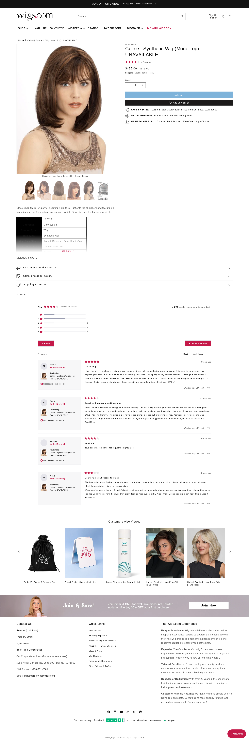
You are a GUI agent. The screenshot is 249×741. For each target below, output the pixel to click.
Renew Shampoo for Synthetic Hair (122, 582)
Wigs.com (115, 738)
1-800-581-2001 (39, 669)
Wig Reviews (95, 656)
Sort (185, 354)
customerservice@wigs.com (39, 676)
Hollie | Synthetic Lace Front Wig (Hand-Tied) (203, 583)
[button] (230, 16)
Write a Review (201, 344)
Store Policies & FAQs (100, 666)
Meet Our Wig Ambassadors (103, 640)
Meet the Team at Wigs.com (103, 646)
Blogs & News (95, 651)
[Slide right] (106, 111)
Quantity (129, 80)
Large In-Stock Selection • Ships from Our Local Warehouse (174, 109)
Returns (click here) (27, 630)
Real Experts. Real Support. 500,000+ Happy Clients (170, 121)
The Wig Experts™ (98, 635)
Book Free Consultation (29, 650)
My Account (22, 643)
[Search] (182, 16)
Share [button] (23, 294)
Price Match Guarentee (100, 661)
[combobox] (182, 16)
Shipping (129, 73)
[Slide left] (19, 190)
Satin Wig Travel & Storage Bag (39, 582)
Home (21, 40)
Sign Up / (213, 16)
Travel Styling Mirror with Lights (80, 582)
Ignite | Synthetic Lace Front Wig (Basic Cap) (162, 583)
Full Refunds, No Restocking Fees (161, 115)
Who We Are (95, 630)
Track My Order (24, 637)
